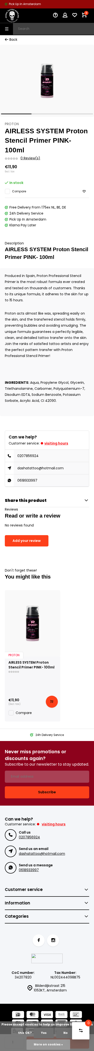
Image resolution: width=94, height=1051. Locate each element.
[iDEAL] (18, 1015)
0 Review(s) (30, 158)
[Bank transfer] (61, 1015)
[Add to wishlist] (84, 191)
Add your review (27, 540)
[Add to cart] (52, 702)
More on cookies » (48, 1044)
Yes (44, 1033)
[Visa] (47, 1015)
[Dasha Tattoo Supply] (19, 15)
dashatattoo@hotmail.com (40, 468)
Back (13, 39)
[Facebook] (39, 940)
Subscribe (47, 792)
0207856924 (28, 455)
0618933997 (27, 480)
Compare (19, 191)
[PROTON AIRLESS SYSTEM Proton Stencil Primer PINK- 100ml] (32, 623)
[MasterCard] (33, 1015)
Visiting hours (56, 443)
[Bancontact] (76, 1015)
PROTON (12, 124)
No (65, 1033)
